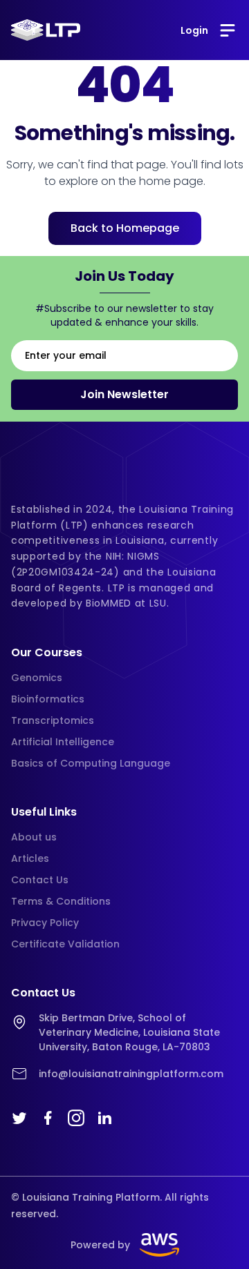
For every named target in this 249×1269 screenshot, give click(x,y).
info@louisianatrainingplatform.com (131, 1074)
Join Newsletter (124, 394)
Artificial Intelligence (62, 742)
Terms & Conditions (61, 901)
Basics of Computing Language (90, 763)
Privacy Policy (45, 922)
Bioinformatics (47, 699)
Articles (30, 858)
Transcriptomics (52, 720)
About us (34, 837)
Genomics (36, 678)
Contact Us (39, 880)
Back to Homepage (125, 228)
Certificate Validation (65, 944)
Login (194, 30)
